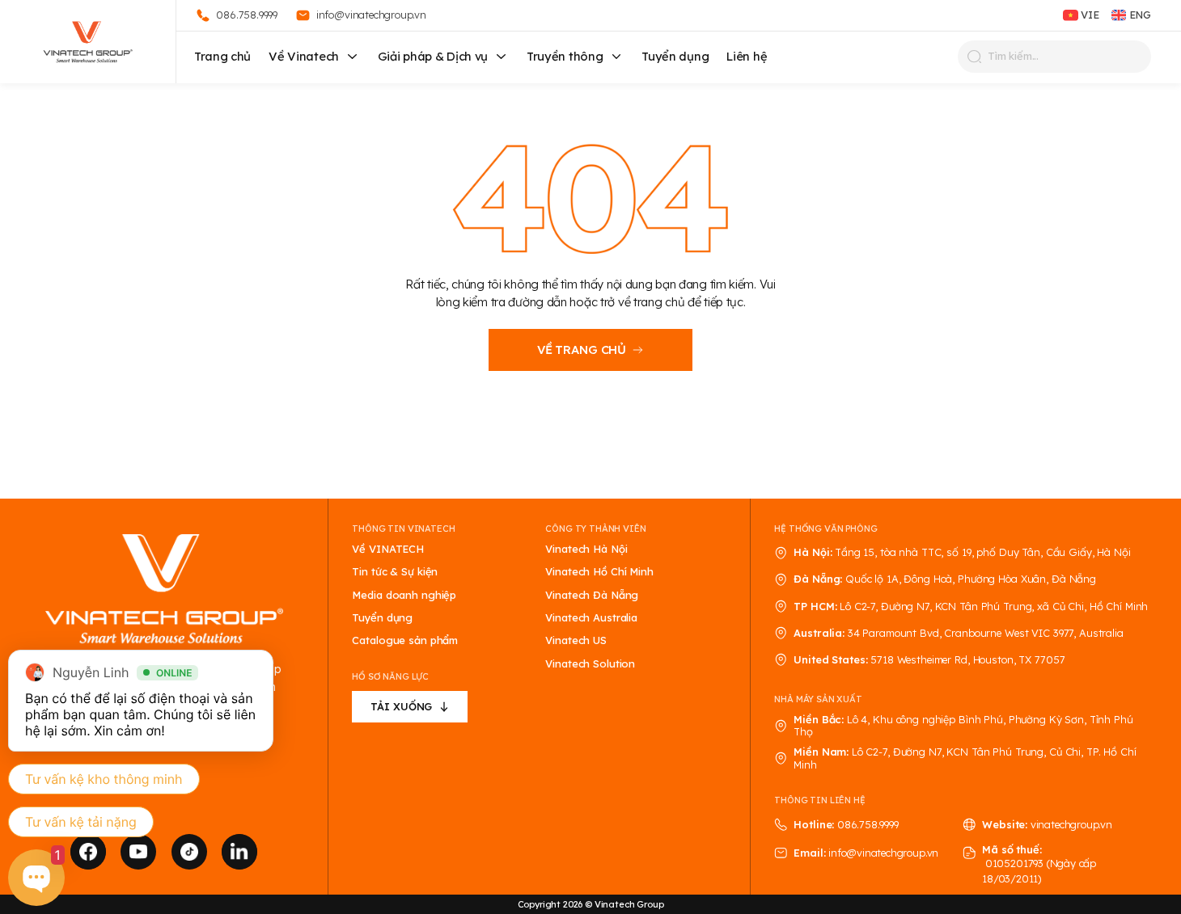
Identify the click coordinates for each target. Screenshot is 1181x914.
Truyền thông (565, 56)
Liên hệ (746, 56)
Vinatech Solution (590, 664)
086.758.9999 (868, 824)
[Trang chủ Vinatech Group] (164, 590)
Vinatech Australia (591, 618)
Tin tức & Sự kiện (395, 572)
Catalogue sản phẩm (405, 640)
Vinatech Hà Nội (586, 549)
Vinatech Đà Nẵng (591, 595)
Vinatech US (576, 640)
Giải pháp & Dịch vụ (433, 56)
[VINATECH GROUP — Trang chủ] (88, 41)
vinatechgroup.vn (1071, 824)
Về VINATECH (388, 549)
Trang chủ (222, 56)
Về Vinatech (304, 56)
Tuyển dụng (675, 56)
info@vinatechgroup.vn (883, 852)
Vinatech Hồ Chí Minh (599, 572)
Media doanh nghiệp (404, 595)
